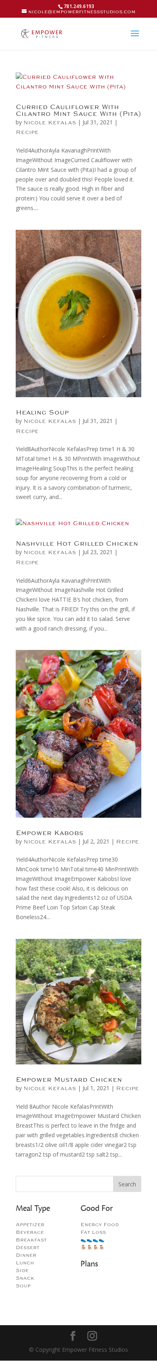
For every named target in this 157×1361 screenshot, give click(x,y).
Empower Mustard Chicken (69, 1080)
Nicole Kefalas (49, 122)
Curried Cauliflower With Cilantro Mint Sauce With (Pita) (78, 110)
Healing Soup (42, 412)
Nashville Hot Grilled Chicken (77, 544)
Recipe (27, 132)
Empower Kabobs (49, 833)
